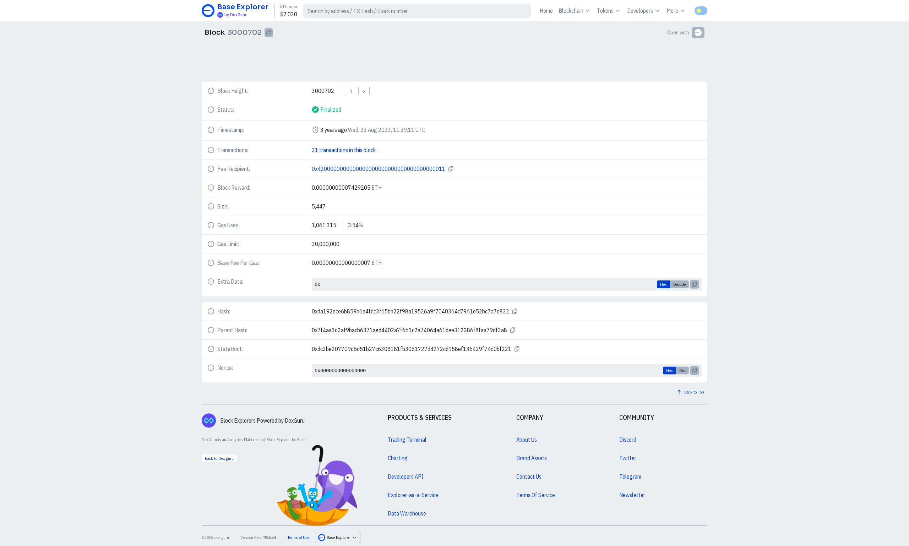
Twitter (627, 458)
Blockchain (571, 10)
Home (546, 10)
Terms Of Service (535, 494)
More (672, 10)
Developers (640, 10)
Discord (627, 439)
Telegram (630, 476)
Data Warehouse (407, 513)
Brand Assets (531, 458)
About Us (526, 439)
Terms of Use (298, 537)
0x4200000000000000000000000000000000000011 (378, 168)
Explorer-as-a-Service (413, 494)
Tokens (605, 10)
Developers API (406, 476)
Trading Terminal (407, 439)
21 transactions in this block (344, 150)
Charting (398, 458)
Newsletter (632, 494)
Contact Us (528, 476)
